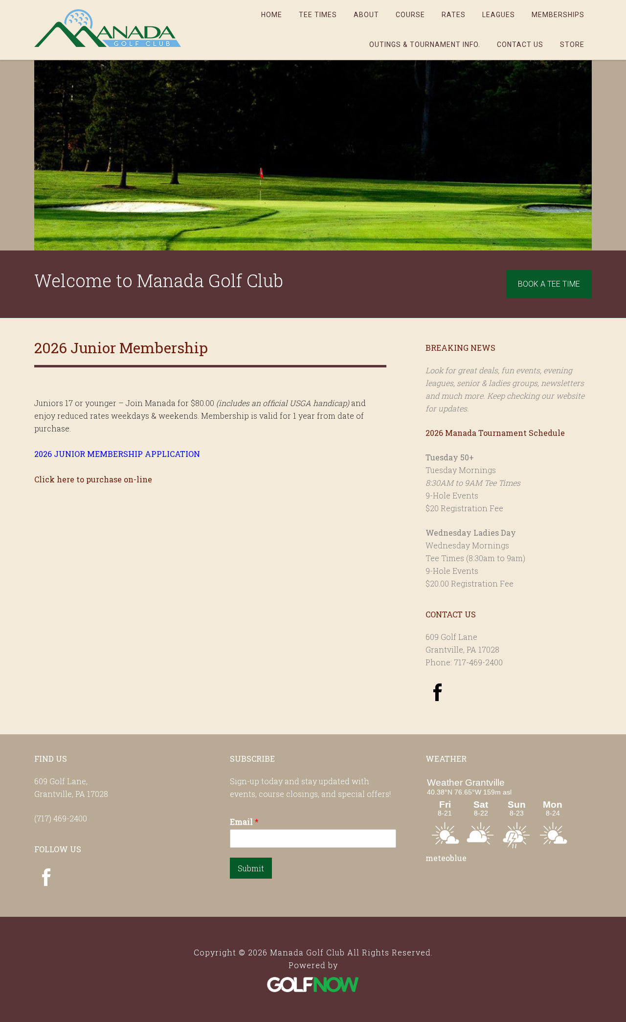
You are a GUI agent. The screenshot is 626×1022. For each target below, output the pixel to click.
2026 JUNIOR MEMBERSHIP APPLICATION (117, 454)
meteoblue (446, 858)
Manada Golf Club (107, 27)
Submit (251, 868)
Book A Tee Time (549, 284)
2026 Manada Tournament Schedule (495, 433)
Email (244, 822)
